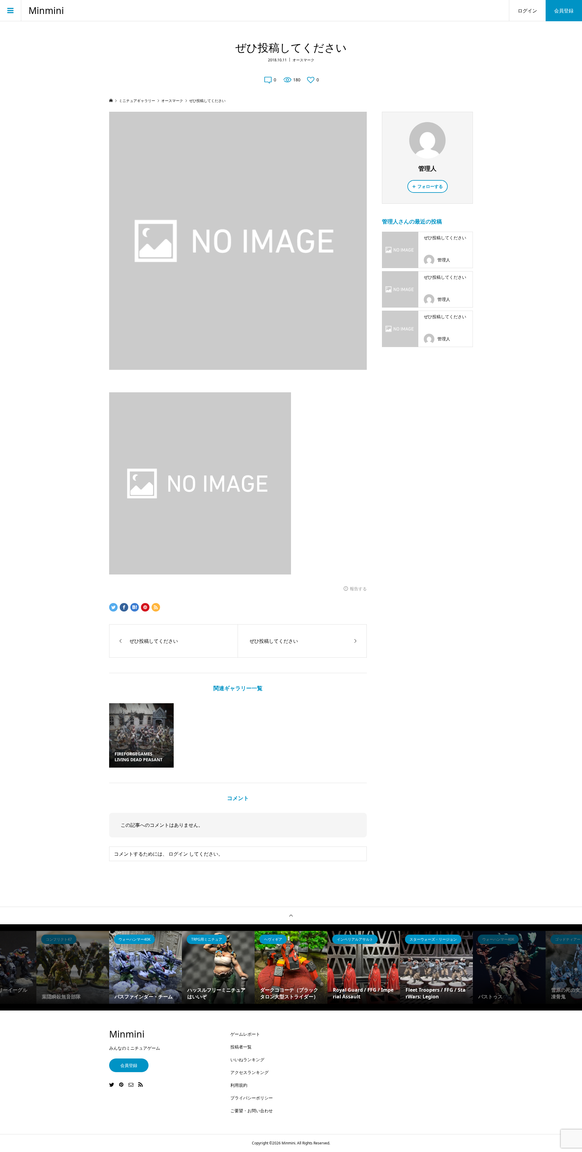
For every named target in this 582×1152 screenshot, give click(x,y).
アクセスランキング (249, 1072)
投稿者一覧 (241, 1047)
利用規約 (238, 1085)
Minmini (46, 10)
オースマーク (303, 60)
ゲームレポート (245, 1034)
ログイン (527, 10)
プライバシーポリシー (251, 1098)
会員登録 (564, 10)
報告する (358, 588)
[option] (145, 967)
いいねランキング (247, 1059)
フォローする (430, 186)
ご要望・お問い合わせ (251, 1110)
